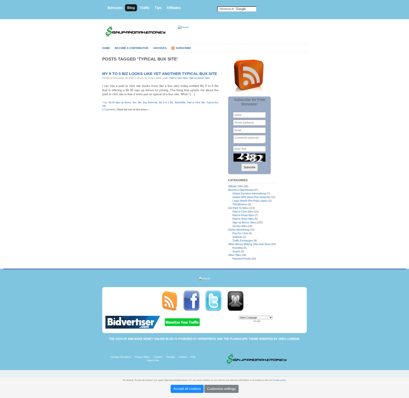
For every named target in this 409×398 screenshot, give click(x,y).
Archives (160, 48)
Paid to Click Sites (178, 78)
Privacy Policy (142, 357)
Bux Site (137, 102)
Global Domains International (249, 193)
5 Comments (108, 109)
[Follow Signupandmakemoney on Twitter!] (216, 300)
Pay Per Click (240, 233)
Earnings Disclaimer (120, 357)
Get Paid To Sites (238, 208)
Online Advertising (238, 229)
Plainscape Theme (244, 339)
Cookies (158, 357)
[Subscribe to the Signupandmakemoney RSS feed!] (172, 300)
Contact (183, 357)
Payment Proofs (241, 258)
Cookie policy (279, 380)
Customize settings (221, 389)
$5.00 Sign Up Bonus (120, 102)
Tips (158, 8)
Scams (236, 251)
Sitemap (170, 357)
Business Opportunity (240, 189)
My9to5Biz (180, 102)
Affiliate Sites (235, 186)
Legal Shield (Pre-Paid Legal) (249, 200)
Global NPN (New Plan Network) (251, 197)
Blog (131, 8)
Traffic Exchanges (242, 240)
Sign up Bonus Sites (199, 78)
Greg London (288, 339)
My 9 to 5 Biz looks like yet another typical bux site (159, 74)
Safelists (237, 237)
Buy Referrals (150, 102)
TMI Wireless (239, 204)
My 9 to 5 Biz (166, 102)
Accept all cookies (187, 389)
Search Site (153, 360)
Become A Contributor (131, 48)
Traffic (145, 8)
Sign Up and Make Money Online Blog (144, 339)
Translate (266, 321)
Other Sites (234, 255)
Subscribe (183, 48)
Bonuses (115, 8)
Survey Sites (239, 226)
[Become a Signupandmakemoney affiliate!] (237, 300)
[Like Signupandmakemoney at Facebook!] (194, 300)
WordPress (207, 339)
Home (106, 48)
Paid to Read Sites (243, 215)
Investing (237, 247)
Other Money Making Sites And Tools (249, 244)
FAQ (193, 357)
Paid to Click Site (196, 102)
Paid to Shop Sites (243, 218)
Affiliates (174, 8)
